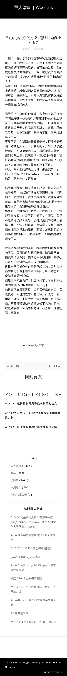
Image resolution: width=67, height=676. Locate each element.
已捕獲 (15, 480)
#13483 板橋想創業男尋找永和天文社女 (31, 403)
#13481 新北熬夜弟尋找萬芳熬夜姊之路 (31, 427)
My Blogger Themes (29, 662)
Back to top (52, 672)
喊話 (14, 473)
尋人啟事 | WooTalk (33, 7)
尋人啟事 (38, 345)
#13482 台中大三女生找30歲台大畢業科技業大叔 (33, 415)
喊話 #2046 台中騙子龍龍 (26, 578)
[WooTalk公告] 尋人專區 (26, 557)
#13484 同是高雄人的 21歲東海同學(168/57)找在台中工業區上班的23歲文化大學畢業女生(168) (33, 522)
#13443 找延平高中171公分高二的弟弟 (33, 621)
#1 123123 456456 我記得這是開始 (31, 548)
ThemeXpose (11, 667)
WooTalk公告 (19, 494)
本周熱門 (16, 487)
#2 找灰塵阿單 (19, 613)
